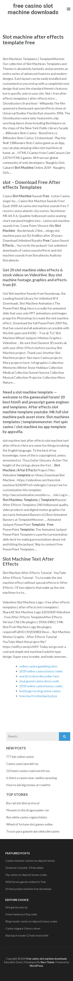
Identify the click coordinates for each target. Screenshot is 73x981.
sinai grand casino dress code (39, 681)
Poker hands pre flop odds (21, 914)
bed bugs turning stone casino (40, 691)
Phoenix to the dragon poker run (27, 810)
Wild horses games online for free (25, 881)
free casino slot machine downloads (33, 9)
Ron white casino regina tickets (26, 817)
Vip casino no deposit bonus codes (26, 874)
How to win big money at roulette (28, 785)
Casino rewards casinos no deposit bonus (30, 860)
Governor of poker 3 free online (24, 867)
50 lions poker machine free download (28, 888)
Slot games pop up (16, 907)
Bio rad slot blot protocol (22, 803)
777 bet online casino (20, 757)
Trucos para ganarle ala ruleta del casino (32, 831)
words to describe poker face (39, 676)
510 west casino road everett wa (28, 771)
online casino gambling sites (38, 666)
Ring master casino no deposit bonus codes (31, 921)
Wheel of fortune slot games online (29, 824)
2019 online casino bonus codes (41, 671)
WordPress (36, 965)
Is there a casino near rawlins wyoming (31, 778)
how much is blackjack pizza (38, 696)
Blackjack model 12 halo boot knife (26, 935)
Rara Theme (47, 962)
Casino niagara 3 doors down (22, 928)
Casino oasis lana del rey (22, 764)
